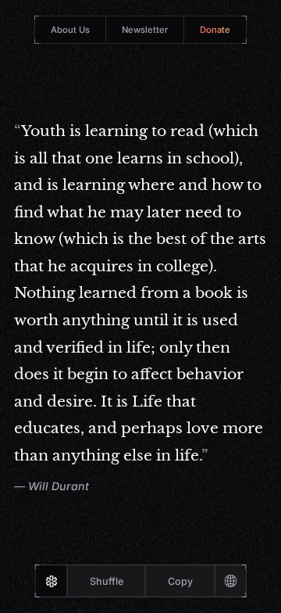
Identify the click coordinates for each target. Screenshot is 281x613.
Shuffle (106, 581)
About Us (70, 29)
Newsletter (145, 29)
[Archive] (230, 581)
